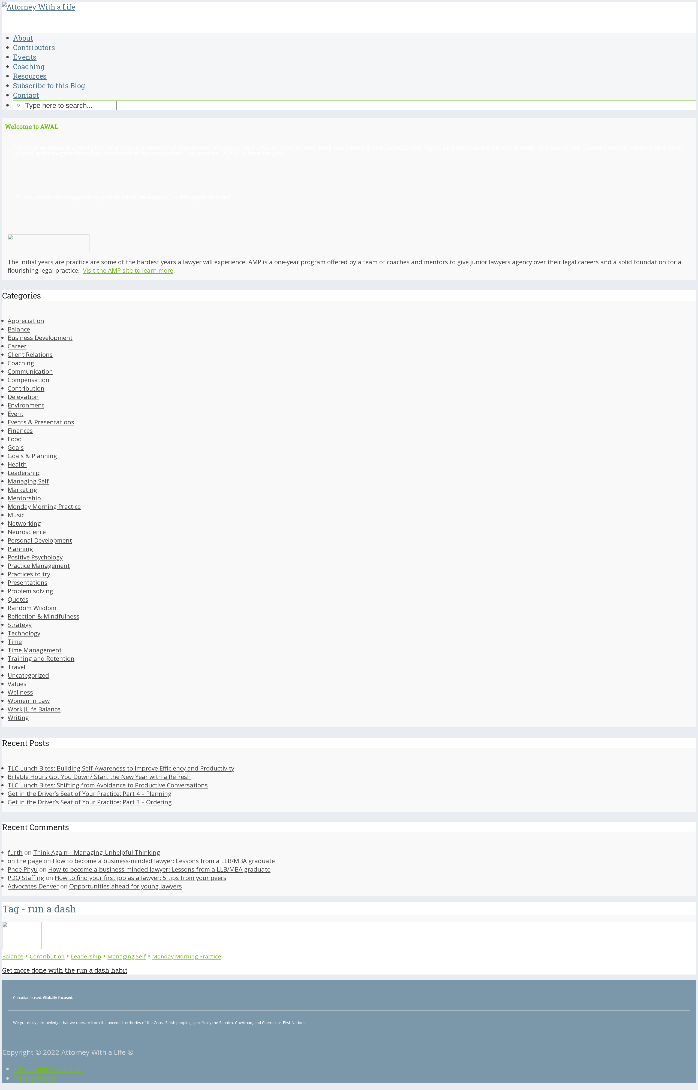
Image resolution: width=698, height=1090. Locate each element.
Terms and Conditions (48, 1069)
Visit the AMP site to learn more (128, 270)
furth (15, 852)
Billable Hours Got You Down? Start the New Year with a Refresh (99, 776)
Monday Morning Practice (186, 956)
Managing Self (126, 956)
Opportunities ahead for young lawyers (125, 886)
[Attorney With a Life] (38, 6)
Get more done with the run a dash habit (64, 970)
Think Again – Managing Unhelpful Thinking (96, 852)
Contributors (34, 47)
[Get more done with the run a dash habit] (22, 946)
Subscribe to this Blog (49, 85)
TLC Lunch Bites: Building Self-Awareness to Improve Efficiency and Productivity (121, 768)
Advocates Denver (33, 886)
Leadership (86, 956)
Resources (30, 76)
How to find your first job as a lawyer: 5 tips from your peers (140, 877)
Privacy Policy (34, 1078)
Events (25, 57)
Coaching (29, 66)
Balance (12, 956)
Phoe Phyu (23, 869)
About (23, 37)
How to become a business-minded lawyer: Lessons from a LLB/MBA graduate (164, 861)
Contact (26, 95)
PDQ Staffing (26, 877)
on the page (25, 861)
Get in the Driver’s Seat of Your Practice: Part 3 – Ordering (90, 802)
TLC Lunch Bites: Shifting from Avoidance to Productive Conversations (108, 785)
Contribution (47, 956)
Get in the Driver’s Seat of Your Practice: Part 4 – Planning (90, 793)
